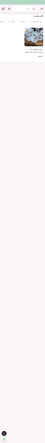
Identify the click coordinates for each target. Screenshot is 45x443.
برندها (23, 22)
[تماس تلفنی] (4, 433)
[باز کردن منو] (41, 9)
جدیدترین (35, 22)
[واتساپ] (4, 439)
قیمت (13, 22)
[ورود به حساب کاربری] (9, 8)
